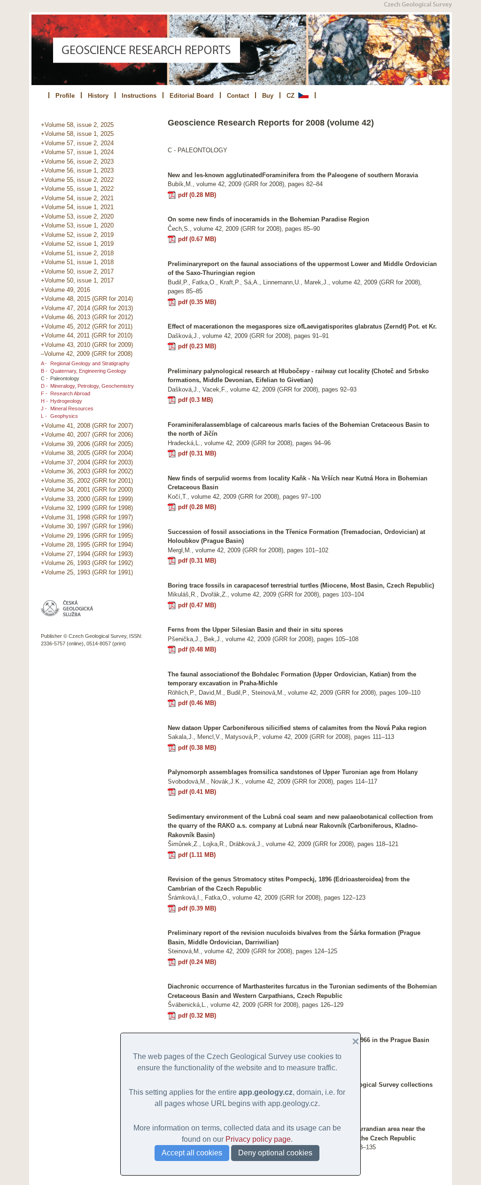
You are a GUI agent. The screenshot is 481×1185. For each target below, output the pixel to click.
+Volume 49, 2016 (65, 289)
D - (44, 386)
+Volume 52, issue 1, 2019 (77, 243)
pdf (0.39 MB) (197, 908)
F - (44, 393)
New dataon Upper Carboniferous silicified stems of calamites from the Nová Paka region (297, 727)
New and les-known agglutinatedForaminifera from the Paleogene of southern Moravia (293, 175)
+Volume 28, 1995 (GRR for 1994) (87, 544)
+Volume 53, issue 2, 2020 (77, 216)
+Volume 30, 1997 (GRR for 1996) (87, 526)
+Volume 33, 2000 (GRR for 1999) (87, 498)
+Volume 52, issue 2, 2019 (77, 234)
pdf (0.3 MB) (195, 399)
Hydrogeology (66, 401)
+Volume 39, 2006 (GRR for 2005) (87, 443)
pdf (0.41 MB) (197, 791)
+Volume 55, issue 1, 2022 (77, 188)
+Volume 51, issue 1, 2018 (77, 262)
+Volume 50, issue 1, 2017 (77, 280)
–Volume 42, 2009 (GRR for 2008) (86, 353)
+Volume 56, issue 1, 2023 (77, 170)
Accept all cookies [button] (192, 1153)
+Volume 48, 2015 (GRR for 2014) (87, 298)
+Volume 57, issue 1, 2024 (77, 152)
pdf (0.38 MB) (197, 747)
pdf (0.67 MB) (197, 239)
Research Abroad (70, 393)
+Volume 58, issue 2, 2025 (77, 124)
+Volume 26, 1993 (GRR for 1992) (87, 562)
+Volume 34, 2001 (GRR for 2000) (87, 489)
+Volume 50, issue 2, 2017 (77, 271)
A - (44, 363)
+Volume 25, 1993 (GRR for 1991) (87, 572)
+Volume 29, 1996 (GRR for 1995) (87, 535)
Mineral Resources (71, 408)
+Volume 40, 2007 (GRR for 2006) (87, 434)
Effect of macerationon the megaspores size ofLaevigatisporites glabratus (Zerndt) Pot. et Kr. (302, 326)
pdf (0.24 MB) (197, 961)
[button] (352, 1041)
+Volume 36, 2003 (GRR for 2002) (87, 471)
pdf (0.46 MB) (197, 702)
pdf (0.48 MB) (197, 649)
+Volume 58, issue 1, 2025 (77, 133)
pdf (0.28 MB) (197, 194)
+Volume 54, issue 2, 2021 (77, 198)
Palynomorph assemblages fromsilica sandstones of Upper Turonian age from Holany (293, 772)
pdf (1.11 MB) (197, 854)
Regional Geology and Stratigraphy (90, 363)
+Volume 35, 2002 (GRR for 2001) (87, 480)
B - (44, 371)
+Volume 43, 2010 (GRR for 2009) (87, 344)
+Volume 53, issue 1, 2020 (77, 225)
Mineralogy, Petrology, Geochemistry (92, 386)
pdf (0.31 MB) (197, 453)
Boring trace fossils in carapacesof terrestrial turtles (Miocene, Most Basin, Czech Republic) (301, 585)
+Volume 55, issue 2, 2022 (77, 179)
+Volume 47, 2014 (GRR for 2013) (87, 308)
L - (44, 416)
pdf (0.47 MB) (197, 605)
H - (44, 401)
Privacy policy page (258, 1139)
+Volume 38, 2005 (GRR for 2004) (87, 452)
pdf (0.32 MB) (197, 1015)
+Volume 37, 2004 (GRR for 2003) (87, 462)
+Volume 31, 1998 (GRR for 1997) (87, 517)
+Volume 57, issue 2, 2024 (77, 143)
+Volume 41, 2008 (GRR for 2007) (87, 425)
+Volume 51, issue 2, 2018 (77, 253)
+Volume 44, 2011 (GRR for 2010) (86, 335)
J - (44, 408)
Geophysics (64, 416)
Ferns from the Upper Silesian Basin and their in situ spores (255, 629)
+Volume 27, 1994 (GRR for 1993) (87, 553)
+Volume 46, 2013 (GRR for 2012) (87, 317)
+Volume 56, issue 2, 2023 (77, 161)
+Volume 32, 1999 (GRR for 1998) (87, 507)
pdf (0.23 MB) (197, 346)
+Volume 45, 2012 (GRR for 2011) (86, 326)
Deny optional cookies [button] (275, 1153)
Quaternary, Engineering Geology (88, 371)
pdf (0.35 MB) (197, 302)
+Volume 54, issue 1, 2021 (77, 207)
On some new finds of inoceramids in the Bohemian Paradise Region (268, 219)
